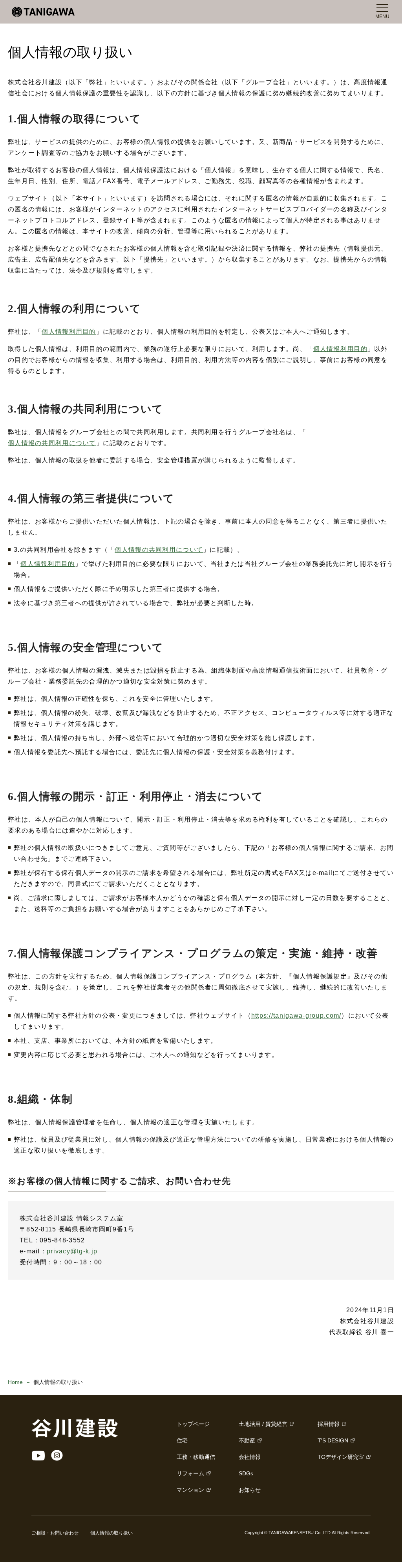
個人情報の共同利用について (52, 443)
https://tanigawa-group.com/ (296, 1015)
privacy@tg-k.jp (72, 1251)
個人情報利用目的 (69, 331)
